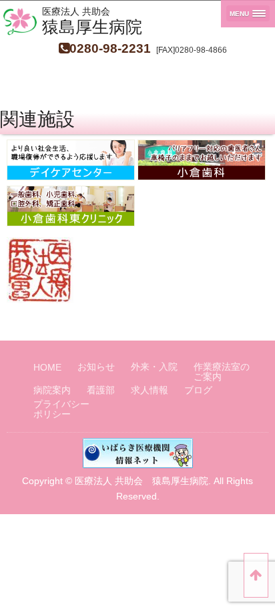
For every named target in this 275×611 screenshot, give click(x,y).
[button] (248, 13)
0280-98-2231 (110, 48)
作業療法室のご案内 (222, 372)
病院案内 (52, 390)
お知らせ (96, 367)
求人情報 (149, 390)
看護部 (101, 390)
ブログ (198, 390)
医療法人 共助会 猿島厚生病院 (141, 480)
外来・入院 (154, 367)
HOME (47, 368)
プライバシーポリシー (61, 409)
